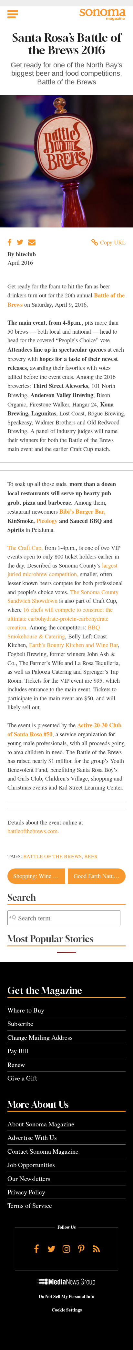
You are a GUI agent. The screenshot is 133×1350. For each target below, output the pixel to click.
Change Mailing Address (40, 1037)
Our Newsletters (28, 1178)
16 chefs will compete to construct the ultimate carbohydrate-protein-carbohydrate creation (60, 618)
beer (91, 856)
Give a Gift (22, 1078)
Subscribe (20, 1023)
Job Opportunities (31, 1164)
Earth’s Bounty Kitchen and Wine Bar (73, 645)
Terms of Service (29, 1205)
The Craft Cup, (25, 547)
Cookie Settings (67, 1310)
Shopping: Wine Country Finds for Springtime (39, 876)
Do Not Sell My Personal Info (66, 1296)
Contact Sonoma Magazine (42, 1151)
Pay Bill (18, 1051)
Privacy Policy (26, 1192)
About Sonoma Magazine (40, 1124)
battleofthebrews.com (32, 831)
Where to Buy (25, 1010)
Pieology (46, 520)
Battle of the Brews (52, 856)
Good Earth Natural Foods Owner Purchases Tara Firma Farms (100, 876)
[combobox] (63, 918)
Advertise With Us (32, 1137)
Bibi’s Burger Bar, (82, 511)
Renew (16, 1064)
